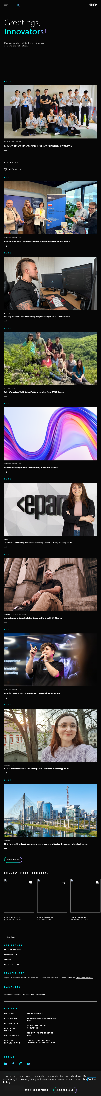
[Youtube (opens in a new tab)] (28, 1064)
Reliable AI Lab (11, 965)
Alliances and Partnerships (34, 994)
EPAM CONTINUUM (12, 950)
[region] (50, 1083)
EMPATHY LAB (10, 955)
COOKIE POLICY (11, 1036)
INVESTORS (9, 1013)
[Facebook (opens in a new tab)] (13, 1064)
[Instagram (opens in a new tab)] (21, 1064)
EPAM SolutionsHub (84, 978)
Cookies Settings (36, 1090)
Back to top (11, 937)
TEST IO (7, 960)
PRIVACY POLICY (12, 1023)
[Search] (18, 5)
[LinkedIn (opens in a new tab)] (5, 1064)
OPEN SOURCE (10, 1018)
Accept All (65, 1090)
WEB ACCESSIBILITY (36, 1013)
